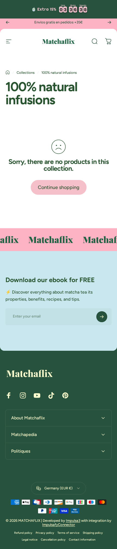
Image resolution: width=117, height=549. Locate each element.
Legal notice (30, 539)
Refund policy (23, 533)
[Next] (109, 22)
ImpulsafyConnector (58, 525)
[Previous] (8, 22)
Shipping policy (93, 533)
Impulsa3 (73, 520)
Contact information (82, 539)
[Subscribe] (101, 316)
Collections (26, 73)
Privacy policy (45, 533)
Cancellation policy (53, 539)
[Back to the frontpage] (7, 72)
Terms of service (68, 533)
